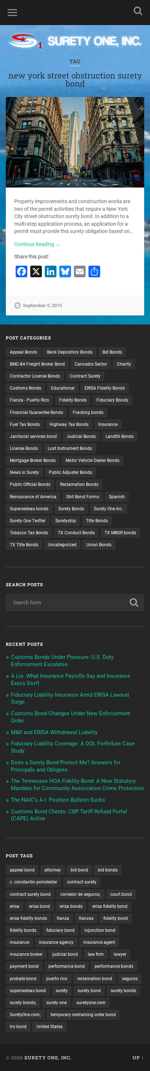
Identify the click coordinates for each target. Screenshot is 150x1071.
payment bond (24, 966)
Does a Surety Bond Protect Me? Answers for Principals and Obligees (66, 766)
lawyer (120, 954)
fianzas (86, 918)
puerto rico (56, 978)
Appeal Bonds (23, 352)
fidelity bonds (23, 930)
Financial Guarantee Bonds (36, 412)
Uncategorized (62, 544)
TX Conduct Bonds (76, 532)
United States (49, 1026)
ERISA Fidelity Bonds (104, 388)
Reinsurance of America (33, 496)
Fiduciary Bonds (112, 400)
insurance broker (26, 954)
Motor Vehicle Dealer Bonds (92, 460)
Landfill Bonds (120, 436)
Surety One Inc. (108, 508)
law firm (96, 954)
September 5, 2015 (42, 305)
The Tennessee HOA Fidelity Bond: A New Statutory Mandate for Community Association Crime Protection (77, 785)
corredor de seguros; (80, 894)
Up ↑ (138, 1057)
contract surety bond (30, 894)
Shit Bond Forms (82, 496)
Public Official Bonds (30, 484)
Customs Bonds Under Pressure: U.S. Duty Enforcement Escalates (62, 661)
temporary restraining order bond (83, 1014)
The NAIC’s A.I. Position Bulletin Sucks (58, 800)
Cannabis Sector (91, 364)
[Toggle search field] (138, 10)
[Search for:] (75, 602)
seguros (130, 978)
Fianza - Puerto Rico (29, 400)
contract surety (81, 882)
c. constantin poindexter (33, 882)
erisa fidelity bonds (28, 918)
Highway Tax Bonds (69, 424)
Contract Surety (85, 376)
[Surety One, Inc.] (75, 42)
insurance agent (99, 942)
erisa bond (39, 906)
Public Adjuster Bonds (70, 472)
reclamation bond (94, 978)
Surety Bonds (71, 508)
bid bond (79, 870)
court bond (121, 894)
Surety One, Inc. (48, 1057)
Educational (63, 388)
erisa (14, 906)
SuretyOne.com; (25, 1014)
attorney (52, 870)
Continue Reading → (37, 244)
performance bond (66, 966)
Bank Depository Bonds (69, 352)
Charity (124, 364)
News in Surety (24, 472)
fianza (63, 918)
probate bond (23, 978)
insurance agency (56, 942)
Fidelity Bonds (73, 400)
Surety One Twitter (28, 520)
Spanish (117, 496)
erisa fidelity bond (109, 906)
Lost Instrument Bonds (70, 448)
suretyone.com (91, 1002)
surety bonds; (23, 1002)
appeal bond (22, 870)
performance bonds (114, 966)
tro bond (18, 1026)
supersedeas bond (28, 990)
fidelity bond (115, 918)
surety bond (89, 990)
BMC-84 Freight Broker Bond (37, 364)
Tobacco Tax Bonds (29, 532)
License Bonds (24, 448)
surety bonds (123, 990)
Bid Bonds (112, 352)
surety (62, 990)
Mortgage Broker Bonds (33, 460)
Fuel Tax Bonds (25, 424)
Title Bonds (97, 520)
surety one (56, 1002)
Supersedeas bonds (29, 508)
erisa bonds (71, 906)
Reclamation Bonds (79, 484)
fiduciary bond (60, 930)
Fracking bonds (88, 412)
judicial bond (65, 954)
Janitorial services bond (33, 436)
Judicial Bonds (81, 436)
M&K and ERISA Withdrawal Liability (54, 732)
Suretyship (65, 520)
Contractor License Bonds (35, 376)
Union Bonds (98, 544)
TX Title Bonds (24, 544)
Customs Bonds (25, 388)
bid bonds (108, 870)
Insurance (108, 424)
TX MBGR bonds (120, 532)
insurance (19, 942)
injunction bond (99, 930)
